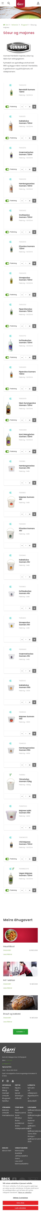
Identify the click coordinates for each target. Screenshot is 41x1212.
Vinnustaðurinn (21, 1148)
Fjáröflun (5, 1101)
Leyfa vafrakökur (20, 1208)
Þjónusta (31, 1085)
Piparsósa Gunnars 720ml (27, 373)
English (5, 1148)
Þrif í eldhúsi (9, 980)
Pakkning (13, 107)
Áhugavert (24, 25)
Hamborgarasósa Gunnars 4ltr (26, 467)
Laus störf (19, 1161)
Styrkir (17, 1115)
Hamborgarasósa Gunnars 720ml (26, 185)
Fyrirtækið (19, 1107)
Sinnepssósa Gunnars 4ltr (24, 623)
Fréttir (17, 1085)
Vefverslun (14, 25)
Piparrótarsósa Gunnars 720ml (25, 310)
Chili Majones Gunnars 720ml (25, 843)
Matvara (5, 1088)
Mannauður (19, 1151)
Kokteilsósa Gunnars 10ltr (25, 686)
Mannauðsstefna (21, 1164)
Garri (7, 25)
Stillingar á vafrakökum (20, 1198)
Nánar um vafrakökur (24, 1192)
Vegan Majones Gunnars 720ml (25, 874)
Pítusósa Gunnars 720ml (27, 247)
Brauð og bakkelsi (12, 1013)
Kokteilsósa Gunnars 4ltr (24, 561)
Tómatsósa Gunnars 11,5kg (25, 780)
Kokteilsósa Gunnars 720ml (25, 122)
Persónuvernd (20, 1113)
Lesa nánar (7, 954)
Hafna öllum (20, 1203)
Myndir (17, 1093)
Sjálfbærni (32, 1107)
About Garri (6, 1151)
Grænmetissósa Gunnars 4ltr (26, 655)
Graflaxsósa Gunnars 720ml (25, 216)
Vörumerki (6, 1107)
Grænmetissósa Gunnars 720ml (26, 153)
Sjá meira (19, 1032)
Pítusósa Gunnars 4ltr (27, 529)
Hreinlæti (5, 1093)
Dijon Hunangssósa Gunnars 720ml (27, 404)
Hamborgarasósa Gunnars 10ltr (26, 749)
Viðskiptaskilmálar (22, 1128)
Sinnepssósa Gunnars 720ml (25, 279)
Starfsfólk (18, 1153)
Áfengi (4, 1090)
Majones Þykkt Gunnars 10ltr (25, 811)
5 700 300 (9, 1060)
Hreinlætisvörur (8, 1115)
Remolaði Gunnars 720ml (27, 90)
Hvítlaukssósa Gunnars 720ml (25, 341)
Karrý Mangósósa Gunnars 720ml (26, 435)
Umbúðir (5, 1096)
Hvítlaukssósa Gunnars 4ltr (25, 592)
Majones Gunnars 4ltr (26, 498)
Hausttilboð (9, 946)
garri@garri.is (6, 1064)
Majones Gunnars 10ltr (26, 717)
